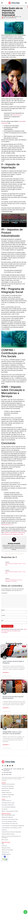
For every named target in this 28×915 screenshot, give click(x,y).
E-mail (3, 615)
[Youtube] (8, 766)
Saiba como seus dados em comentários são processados (14, 631)
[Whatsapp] (3, 766)
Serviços (4, 782)
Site (2, 620)
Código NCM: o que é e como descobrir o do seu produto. (12, 732)
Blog (4, 17)
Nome (3, 610)
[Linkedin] (10, 766)
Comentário (4, 593)
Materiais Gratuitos (6, 813)
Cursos (3, 799)
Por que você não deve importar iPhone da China (13, 697)
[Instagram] (5, 766)
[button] (2, 3)
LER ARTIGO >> (6, 672)
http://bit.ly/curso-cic (7, 524)
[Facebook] (12, 766)
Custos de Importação (11, 17)
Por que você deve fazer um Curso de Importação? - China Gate (13, 580)
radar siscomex (17, 115)
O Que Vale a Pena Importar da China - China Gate (15, 564)
